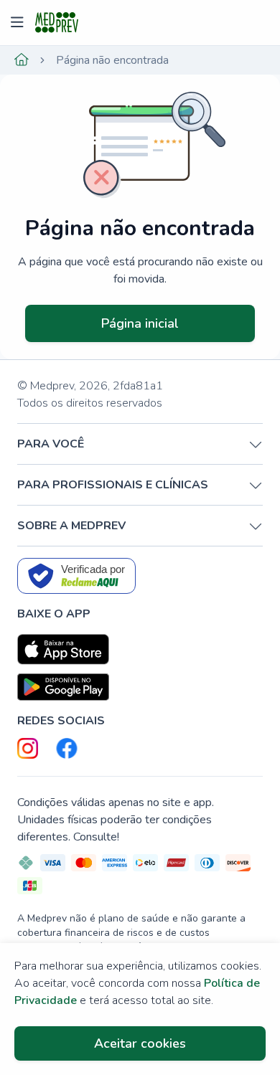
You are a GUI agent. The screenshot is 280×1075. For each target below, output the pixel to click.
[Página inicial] (21, 60)
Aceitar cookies (140, 1043)
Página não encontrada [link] (112, 60)
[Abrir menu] (19, 23)
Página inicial (140, 323)
